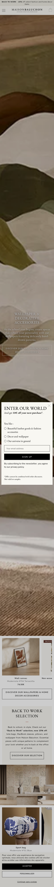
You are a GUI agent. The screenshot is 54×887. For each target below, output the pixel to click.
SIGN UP (27, 457)
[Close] (49, 405)
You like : (8, 423)
